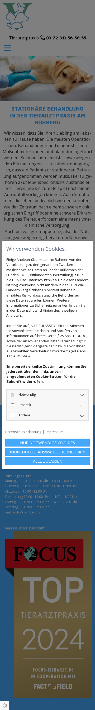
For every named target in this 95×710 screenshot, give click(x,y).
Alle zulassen (47, 461)
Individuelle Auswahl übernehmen (47, 451)
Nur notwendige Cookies (47, 442)
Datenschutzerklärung (23, 431)
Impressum (55, 431)
